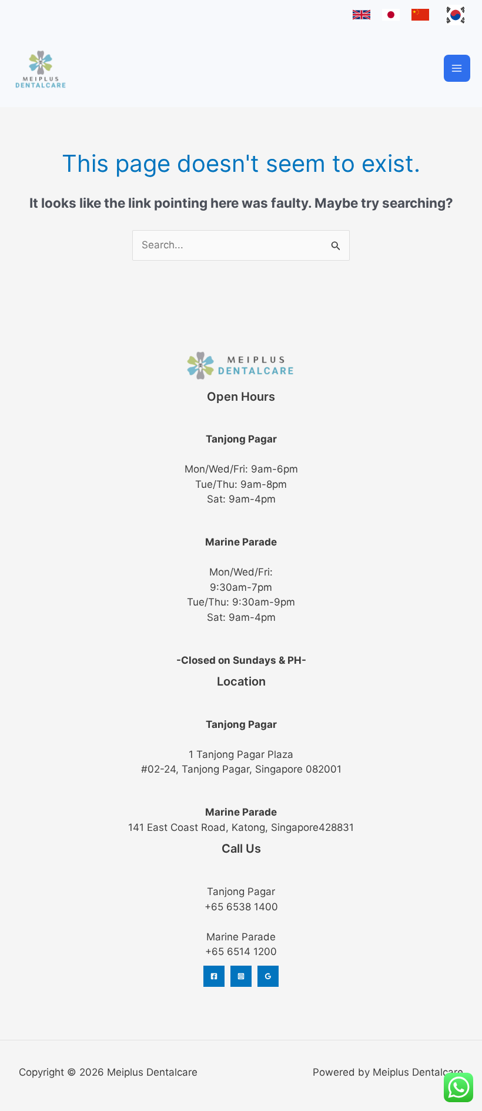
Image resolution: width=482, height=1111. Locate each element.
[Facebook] (214, 976)
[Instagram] (241, 976)
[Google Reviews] (268, 976)
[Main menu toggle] (457, 68)
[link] (361, 15)
